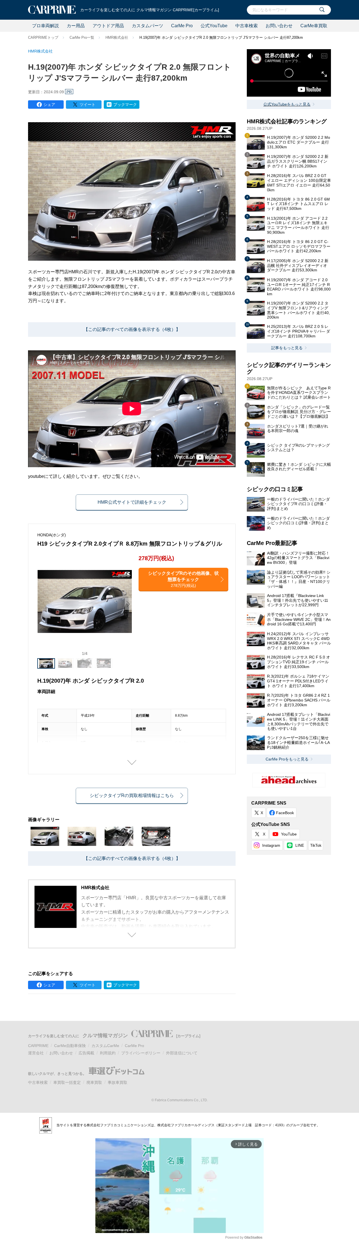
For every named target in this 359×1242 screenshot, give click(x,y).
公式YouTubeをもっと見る (286, 104)
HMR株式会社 (116, 37)
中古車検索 (246, 25)
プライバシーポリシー (140, 1053)
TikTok (315, 845)
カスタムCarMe (105, 1045)
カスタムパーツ (147, 25)
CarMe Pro (182, 25)
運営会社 (36, 1053)
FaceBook (285, 812)
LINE (299, 845)
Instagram (271, 845)
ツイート (87, 104)
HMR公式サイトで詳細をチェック (132, 502)
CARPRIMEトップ (43, 37)
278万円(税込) (183, 579)
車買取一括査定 (67, 1082)
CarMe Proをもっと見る (287, 759)
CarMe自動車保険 (70, 1045)
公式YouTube (214, 25)
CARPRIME (38, 1045)
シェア (49, 104)
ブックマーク (125, 104)
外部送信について (181, 1053)
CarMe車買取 (313, 25)
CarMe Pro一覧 (82, 37)
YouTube (289, 834)
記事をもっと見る (287, 348)
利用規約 (108, 1053)
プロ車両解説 (45, 25)
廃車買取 (94, 1082)
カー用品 (76, 25)
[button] (128, 604)
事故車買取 (117, 1082)
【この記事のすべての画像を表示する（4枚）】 (132, 329)
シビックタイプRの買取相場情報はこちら (132, 795)
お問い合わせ (279, 25)
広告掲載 (86, 1053)
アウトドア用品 (108, 25)
